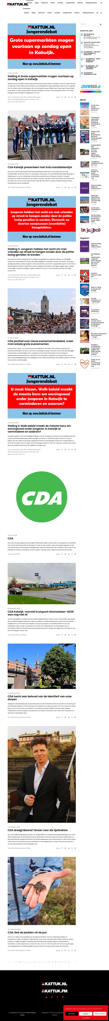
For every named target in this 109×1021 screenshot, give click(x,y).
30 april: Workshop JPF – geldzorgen (96, 300)
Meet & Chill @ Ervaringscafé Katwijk (96, 289)
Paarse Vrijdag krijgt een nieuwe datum (96, 186)
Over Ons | (53, 1013)
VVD (23, 102)
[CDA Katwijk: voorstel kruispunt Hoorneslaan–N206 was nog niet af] (42, 583)
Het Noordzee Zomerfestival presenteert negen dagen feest (96, 218)
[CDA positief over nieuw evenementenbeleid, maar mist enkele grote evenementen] (42, 311)
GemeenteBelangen (33, 97)
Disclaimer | (45, 1013)
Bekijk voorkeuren (100, 1013)
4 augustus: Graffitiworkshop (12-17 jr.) (97, 163)
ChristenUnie (15, 97)
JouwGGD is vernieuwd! (95, 310)
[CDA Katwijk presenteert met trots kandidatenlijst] (42, 135)
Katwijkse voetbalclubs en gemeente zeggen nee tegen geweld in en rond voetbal (95, 350)
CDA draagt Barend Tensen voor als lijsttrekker (38, 830)
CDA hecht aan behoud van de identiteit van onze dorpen (40, 698)
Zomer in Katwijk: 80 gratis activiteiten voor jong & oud (95, 174)
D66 (21, 97)
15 (55, 962)
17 (62, 962)
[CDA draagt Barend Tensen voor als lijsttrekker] (42, 774)
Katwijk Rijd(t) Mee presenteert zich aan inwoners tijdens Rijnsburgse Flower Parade (96, 151)
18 (65, 962)
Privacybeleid (85, 1017)
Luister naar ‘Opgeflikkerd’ (96, 208)
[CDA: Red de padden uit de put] (42, 891)
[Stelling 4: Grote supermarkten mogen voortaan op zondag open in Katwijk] (42, 46)
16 (59, 962)
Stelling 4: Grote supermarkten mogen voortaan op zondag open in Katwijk (40, 77)
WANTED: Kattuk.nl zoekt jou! (96, 275)
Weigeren (85, 1013)
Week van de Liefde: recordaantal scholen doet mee (95, 363)
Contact (54, 1015)
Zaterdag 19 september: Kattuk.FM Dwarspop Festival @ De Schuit (95, 122)
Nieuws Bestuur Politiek (27, 99)
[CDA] (42, 497)
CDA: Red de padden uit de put (27, 932)
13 (49, 962)
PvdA (37, 99)
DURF (25, 97)
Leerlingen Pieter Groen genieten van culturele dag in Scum (95, 199)
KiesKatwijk (15, 99)
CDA (9, 97)
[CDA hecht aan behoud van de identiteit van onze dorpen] (42, 666)
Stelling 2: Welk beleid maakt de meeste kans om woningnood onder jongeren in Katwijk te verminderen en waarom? (39, 428)
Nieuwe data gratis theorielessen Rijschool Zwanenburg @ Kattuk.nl (96, 136)
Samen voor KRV (13, 102)
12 (45, 962)
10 (39, 962)
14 (52, 962)
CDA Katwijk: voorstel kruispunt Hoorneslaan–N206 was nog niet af (41, 613)
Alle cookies (71, 1013)
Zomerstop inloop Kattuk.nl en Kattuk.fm (95, 107)
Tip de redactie (61, 1013)
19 (68, 962)
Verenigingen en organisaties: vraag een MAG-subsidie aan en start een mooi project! (96, 259)
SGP (20, 102)
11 (42, 962)
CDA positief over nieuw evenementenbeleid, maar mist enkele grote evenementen (40, 342)
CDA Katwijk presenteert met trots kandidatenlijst (40, 167)
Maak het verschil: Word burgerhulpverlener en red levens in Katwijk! (97, 322)
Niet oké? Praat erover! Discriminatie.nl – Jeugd (99, 335)
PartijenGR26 (15, 554)
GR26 (9, 99)
